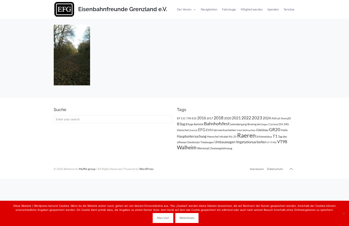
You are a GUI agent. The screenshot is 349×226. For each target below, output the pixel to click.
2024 (267, 118)
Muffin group (87, 169)
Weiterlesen (186, 218)
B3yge (189, 124)
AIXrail (275, 118)
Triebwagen (207, 142)
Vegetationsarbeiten (251, 142)
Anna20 (286, 118)
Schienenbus (264, 136)
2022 (246, 117)
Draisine (193, 130)
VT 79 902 (271, 142)
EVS (209, 130)
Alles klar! (163, 218)
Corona (273, 124)
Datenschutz (275, 169)
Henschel (213, 136)
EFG (201, 129)
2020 (227, 118)
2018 (218, 117)
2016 (201, 118)
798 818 (191, 118)
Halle (284, 130)
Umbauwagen (224, 142)
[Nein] (344, 213)
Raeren (246, 135)
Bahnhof (198, 124)
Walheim (187, 147)
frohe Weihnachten (246, 130)
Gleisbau (262, 130)
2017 (210, 118)
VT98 (282, 141)
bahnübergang (238, 124)
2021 (236, 118)
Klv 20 (233, 136)
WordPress (146, 169)
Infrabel (223, 136)
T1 (275, 136)
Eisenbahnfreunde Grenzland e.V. (122, 9)
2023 (257, 117)
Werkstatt (203, 148)
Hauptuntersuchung (191, 136)
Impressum (257, 169)
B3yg (181, 124)
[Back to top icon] (291, 168)
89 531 (181, 118)
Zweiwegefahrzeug (221, 148)
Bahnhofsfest (217, 123)
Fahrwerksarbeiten (224, 130)
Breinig (251, 124)
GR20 (274, 129)
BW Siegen (262, 124)
